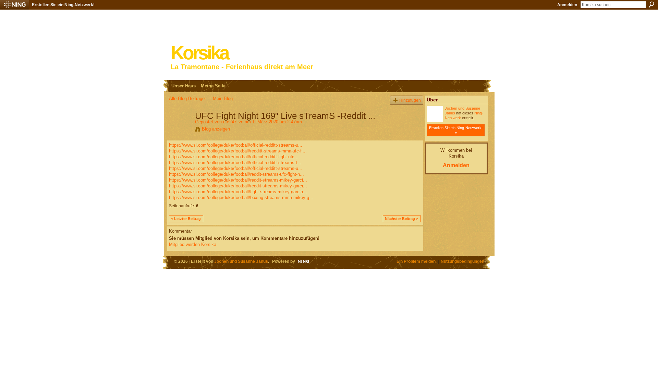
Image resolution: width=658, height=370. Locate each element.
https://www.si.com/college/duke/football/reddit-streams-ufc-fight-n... (236, 174)
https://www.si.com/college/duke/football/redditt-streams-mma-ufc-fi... (238, 150)
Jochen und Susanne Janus (241, 261)
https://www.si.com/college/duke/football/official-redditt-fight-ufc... (233, 156)
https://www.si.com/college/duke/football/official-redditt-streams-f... (235, 162)
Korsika (199, 52)
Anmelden (567, 4)
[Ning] (14, 5)
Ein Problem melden (416, 261)
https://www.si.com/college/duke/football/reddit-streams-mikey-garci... (238, 180)
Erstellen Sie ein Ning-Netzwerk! (63, 4)
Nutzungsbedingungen (462, 261)
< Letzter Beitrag (186, 219)
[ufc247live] (180, 130)
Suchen (651, 4)
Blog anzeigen (216, 129)
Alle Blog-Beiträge (187, 98)
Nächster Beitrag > (401, 219)
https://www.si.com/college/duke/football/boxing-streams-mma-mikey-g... (241, 197)
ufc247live (233, 121)
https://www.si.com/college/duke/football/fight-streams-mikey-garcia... (238, 191)
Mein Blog (223, 98)
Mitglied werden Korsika (192, 244)
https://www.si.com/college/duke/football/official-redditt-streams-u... (235, 145)
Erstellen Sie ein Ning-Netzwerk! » (456, 130)
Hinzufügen (410, 100)
